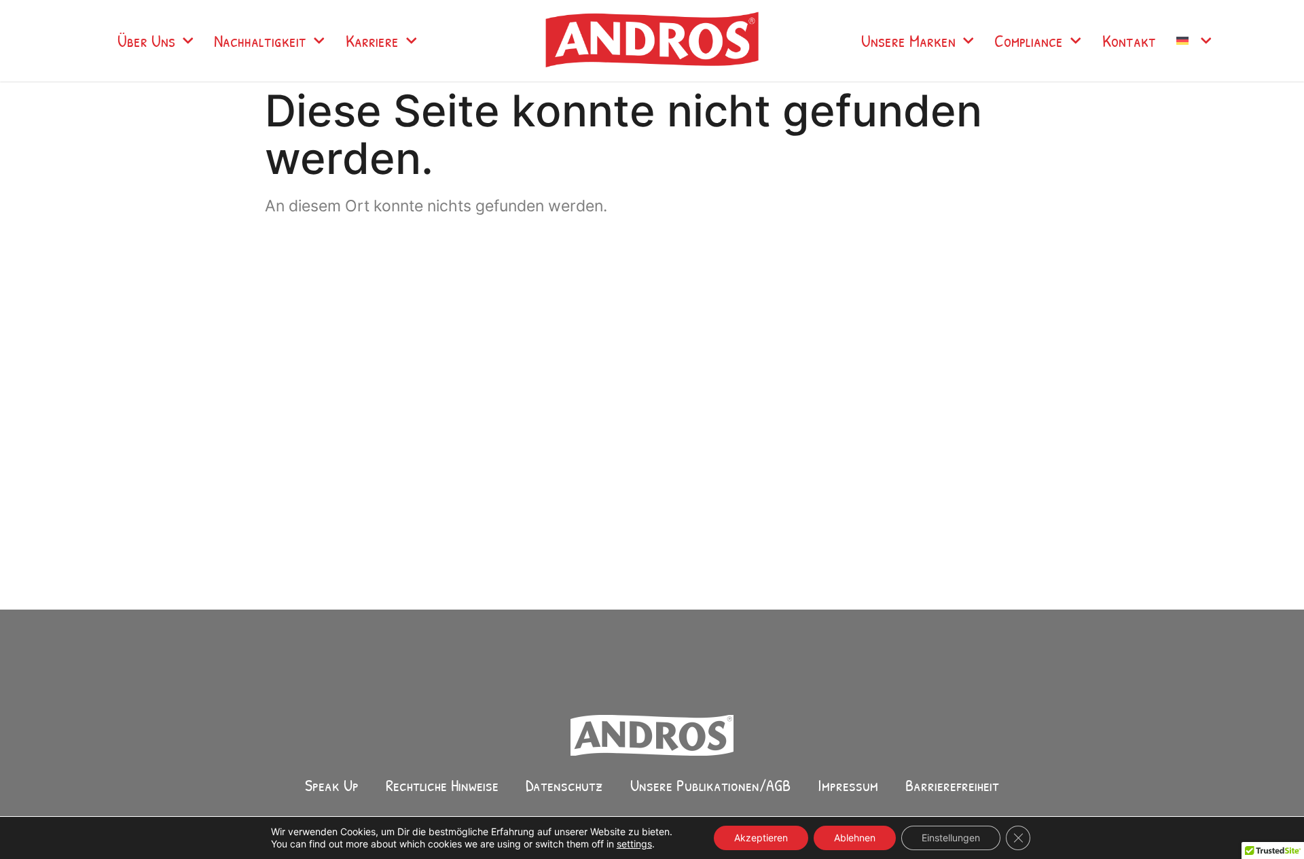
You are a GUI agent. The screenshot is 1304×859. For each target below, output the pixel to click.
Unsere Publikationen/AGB (710, 785)
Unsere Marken (908, 40)
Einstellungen (951, 837)
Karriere (372, 40)
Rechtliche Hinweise (442, 785)
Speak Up (332, 785)
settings (634, 843)
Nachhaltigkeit (260, 40)
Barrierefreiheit (952, 785)
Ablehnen (854, 837)
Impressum (848, 785)
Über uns (146, 40)
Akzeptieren (761, 837)
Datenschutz (564, 785)
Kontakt (1129, 40)
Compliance (1028, 40)
